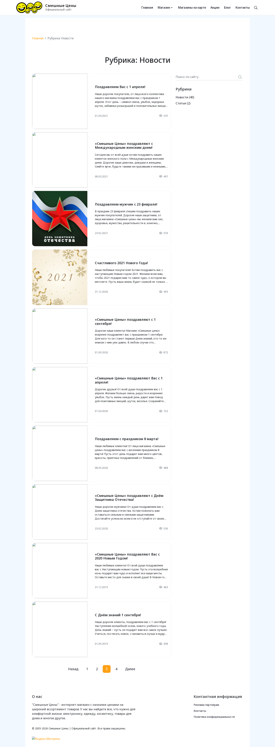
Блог (227, 7)
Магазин (164, 7)
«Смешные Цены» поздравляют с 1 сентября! (125, 321)
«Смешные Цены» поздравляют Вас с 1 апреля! (129, 380)
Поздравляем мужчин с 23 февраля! (126, 204)
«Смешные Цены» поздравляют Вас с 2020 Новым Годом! (127, 556)
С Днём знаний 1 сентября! (118, 615)
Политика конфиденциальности (214, 717)
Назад (73, 669)
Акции (214, 7)
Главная (147, 7)
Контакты (242, 7)
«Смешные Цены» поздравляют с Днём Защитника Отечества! (129, 497)
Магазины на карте (192, 7)
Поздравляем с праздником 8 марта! (126, 439)
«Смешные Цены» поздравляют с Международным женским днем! (124, 145)
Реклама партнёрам (206, 705)
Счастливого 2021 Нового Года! (121, 263)
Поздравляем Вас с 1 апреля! (120, 86)
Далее (130, 669)
